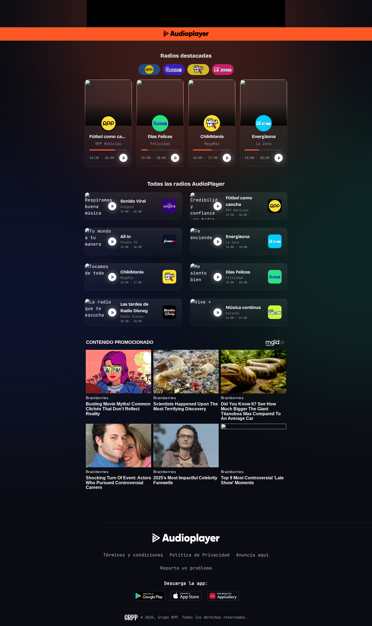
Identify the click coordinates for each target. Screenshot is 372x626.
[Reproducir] (123, 158)
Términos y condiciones (133, 555)
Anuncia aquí (252, 555)
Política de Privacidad (200, 555)
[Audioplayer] (186, 34)
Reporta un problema (186, 568)
